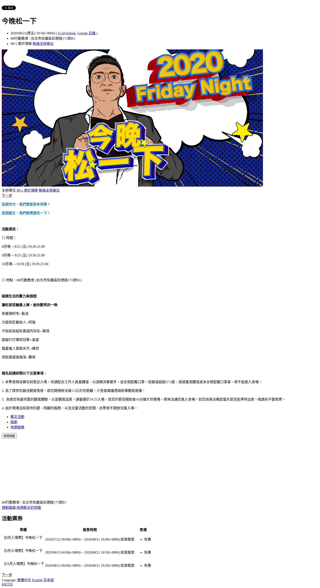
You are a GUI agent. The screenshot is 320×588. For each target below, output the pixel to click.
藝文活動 (17, 417)
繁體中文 (24, 580)
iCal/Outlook (67, 33)
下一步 (7, 195)
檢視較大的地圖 (29, 507)
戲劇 (13, 422)
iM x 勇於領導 (27, 190)
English (37, 580)
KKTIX (7, 584)
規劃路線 (9, 507)
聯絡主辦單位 (43, 43)
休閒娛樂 (17, 427)
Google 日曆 (86, 33)
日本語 (48, 580)
